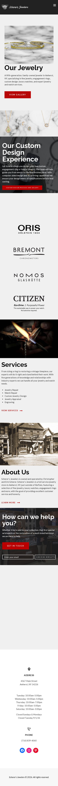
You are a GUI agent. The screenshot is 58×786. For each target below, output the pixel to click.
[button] (28, 208)
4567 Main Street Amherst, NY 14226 (29, 683)
